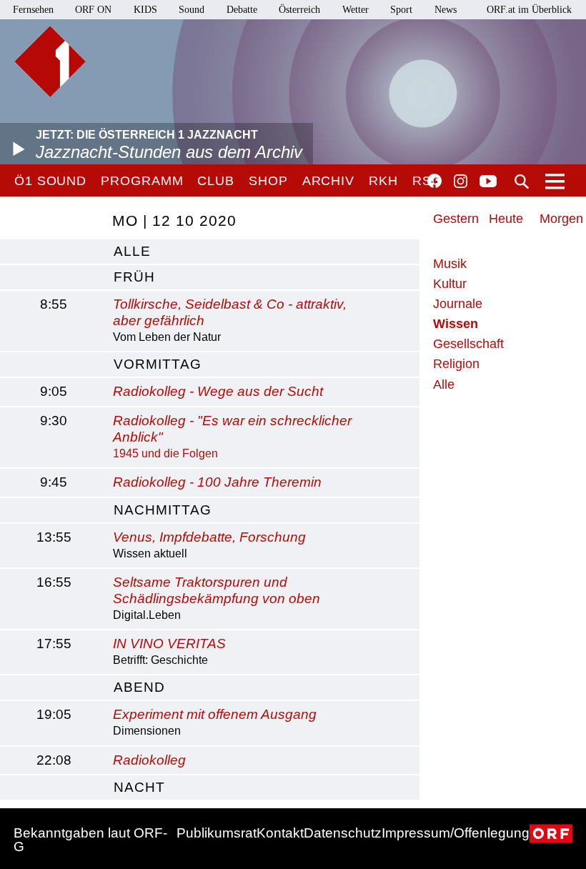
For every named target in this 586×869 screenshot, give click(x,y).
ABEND (139, 687)
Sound (191, 9)
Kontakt (280, 832)
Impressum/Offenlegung (456, 832)
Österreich (299, 9)
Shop (268, 181)
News (445, 9)
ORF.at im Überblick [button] (529, 9)
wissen (455, 324)
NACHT (139, 787)
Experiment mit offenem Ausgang (215, 714)
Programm (142, 181)
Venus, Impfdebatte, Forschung (209, 537)
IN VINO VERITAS (169, 643)
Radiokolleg (149, 760)
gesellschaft (468, 344)
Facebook (434, 181)
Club (215, 181)
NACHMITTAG (163, 509)
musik (450, 264)
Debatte (242, 9)
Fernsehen (33, 9)
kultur (450, 284)
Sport (401, 9)
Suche (522, 181)
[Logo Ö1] (50, 61)
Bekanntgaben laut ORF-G (90, 839)
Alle (444, 384)
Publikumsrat (217, 832)
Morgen (561, 219)
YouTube (488, 182)
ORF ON (93, 9)
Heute (506, 219)
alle (132, 251)
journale (457, 304)
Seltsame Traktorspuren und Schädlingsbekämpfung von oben (216, 590)
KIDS (145, 9)
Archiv (328, 181)
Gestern (456, 219)
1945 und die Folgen (165, 453)
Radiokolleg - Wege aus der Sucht (218, 391)
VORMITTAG (158, 364)
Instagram (460, 181)
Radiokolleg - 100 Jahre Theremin (217, 482)
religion (456, 364)
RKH (383, 181)
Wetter (355, 9)
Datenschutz (343, 832)
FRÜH (134, 276)
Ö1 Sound (50, 181)
